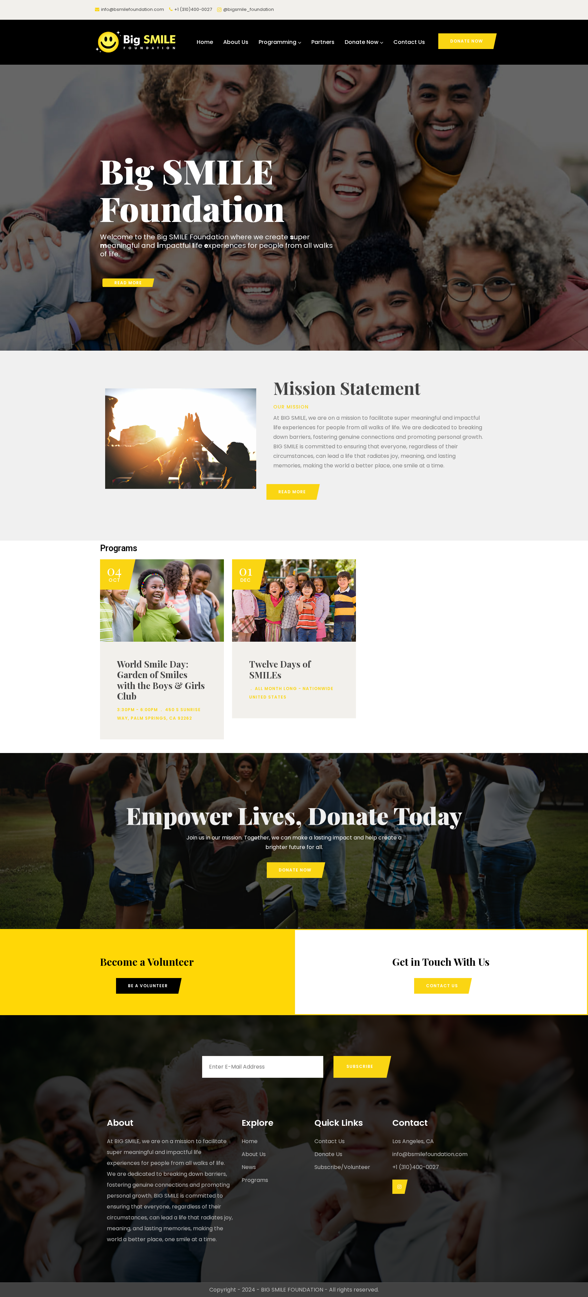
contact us (442, 986)
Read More (128, 283)
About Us (235, 42)
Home (205, 42)
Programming (277, 42)
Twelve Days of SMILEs (280, 669)
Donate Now (361, 42)
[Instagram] (398, 1187)
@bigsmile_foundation (248, 9)
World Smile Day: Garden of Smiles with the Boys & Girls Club (161, 680)
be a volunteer (148, 986)
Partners (322, 42)
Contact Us (409, 42)
